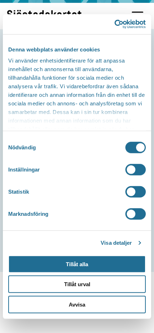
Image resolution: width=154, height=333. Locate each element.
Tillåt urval (77, 284)
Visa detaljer (116, 243)
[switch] (135, 169)
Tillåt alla (77, 264)
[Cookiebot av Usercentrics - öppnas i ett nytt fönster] (114, 24)
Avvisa (77, 304)
